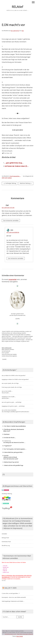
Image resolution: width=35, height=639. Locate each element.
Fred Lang (4, 387)
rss (3, 580)
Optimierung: (13, 441)
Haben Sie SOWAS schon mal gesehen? (15, 375)
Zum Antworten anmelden (11, 220)
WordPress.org (6, 545)
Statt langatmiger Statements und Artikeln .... (13, 601)
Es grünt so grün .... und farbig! (13, 402)
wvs (23, 30)
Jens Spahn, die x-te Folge (12, 383)
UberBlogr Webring (7, 493)
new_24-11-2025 (10, 588)
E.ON (6, 178)
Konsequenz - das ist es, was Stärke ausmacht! (14, 597)
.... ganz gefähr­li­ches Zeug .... (14, 163)
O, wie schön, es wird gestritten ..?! (10, 593)
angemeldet (13, 279)
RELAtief (17, 7)
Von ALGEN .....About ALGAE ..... (7, 392)
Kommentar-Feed (6, 541)
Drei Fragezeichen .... (15, 176)
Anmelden (4, 534)
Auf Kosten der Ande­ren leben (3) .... (16, 166)
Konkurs (10, 178)
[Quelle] (18, 318)
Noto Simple (19, 636)
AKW (3, 178)
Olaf (7, 205)
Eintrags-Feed (5, 537)
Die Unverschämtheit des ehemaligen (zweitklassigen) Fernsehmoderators (15, 410)
